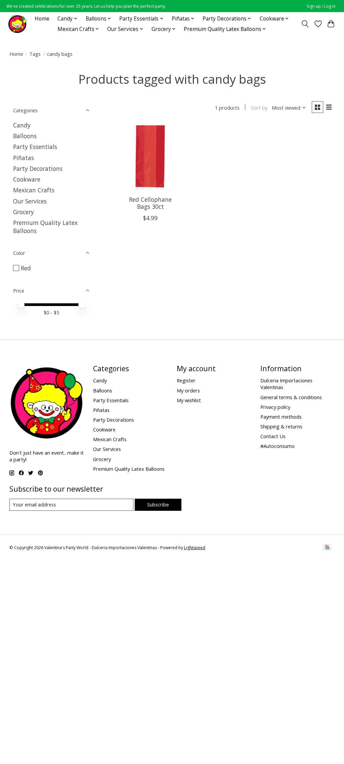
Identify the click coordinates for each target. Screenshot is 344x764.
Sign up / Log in (321, 6)
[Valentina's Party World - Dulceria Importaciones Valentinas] (17, 23)
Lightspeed (194, 547)
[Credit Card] (327, 547)
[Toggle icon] (305, 24)
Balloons (25, 136)
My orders (188, 390)
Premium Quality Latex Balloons (129, 468)
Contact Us (273, 436)
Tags (35, 53)
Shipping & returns (281, 426)
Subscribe (158, 504)
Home (42, 18)
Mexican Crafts (33, 190)
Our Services (30, 201)
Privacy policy (275, 407)
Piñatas (23, 158)
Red (26, 268)
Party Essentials (35, 147)
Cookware (26, 179)
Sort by (259, 107)
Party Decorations (37, 168)
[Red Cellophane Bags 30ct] (150, 157)
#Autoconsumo (277, 446)
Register (186, 380)
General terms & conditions (291, 397)
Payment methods (281, 416)
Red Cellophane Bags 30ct (150, 203)
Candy (22, 125)
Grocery (23, 212)
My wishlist (189, 400)
